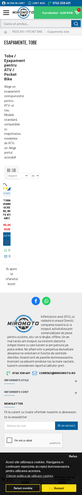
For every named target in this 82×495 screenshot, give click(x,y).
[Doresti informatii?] (6, 256)
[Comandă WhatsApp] (6, 250)
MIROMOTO (7, 193)
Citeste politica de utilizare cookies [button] (29, 476)
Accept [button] (59, 488)
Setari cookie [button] (23, 488)
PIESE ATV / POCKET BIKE (27, 32)
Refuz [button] (73, 456)
